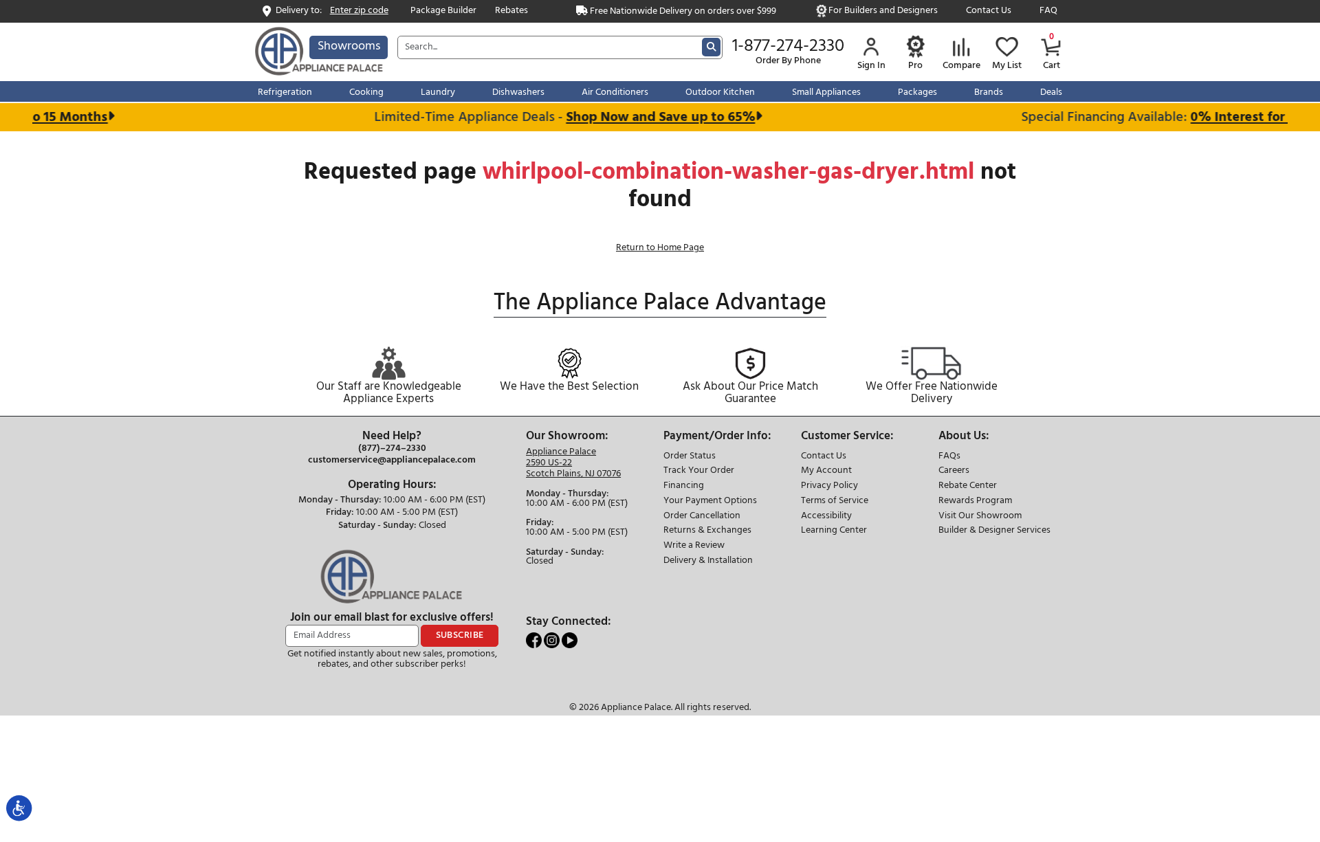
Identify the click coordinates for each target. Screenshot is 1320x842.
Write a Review (694, 546)
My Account (826, 471)
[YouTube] (570, 640)
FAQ (1048, 11)
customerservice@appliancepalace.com (392, 460)
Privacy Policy (829, 486)
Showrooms (349, 46)
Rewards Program (975, 501)
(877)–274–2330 (392, 449)
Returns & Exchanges (707, 531)
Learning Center (834, 531)
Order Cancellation (701, 516)
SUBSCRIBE (460, 635)
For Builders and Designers (883, 11)
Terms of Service (834, 501)
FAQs (949, 457)
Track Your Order (698, 471)
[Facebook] (535, 640)
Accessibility (826, 516)
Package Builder (443, 11)
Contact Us (988, 11)
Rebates (511, 11)
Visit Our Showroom (980, 516)
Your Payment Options (710, 501)
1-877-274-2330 (788, 46)
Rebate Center (967, 486)
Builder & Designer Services (994, 531)
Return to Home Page (660, 248)
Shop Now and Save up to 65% (651, 117)
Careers (953, 471)
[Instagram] (553, 640)
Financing (683, 486)
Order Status (689, 457)
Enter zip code (359, 11)
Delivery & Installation (708, 561)
